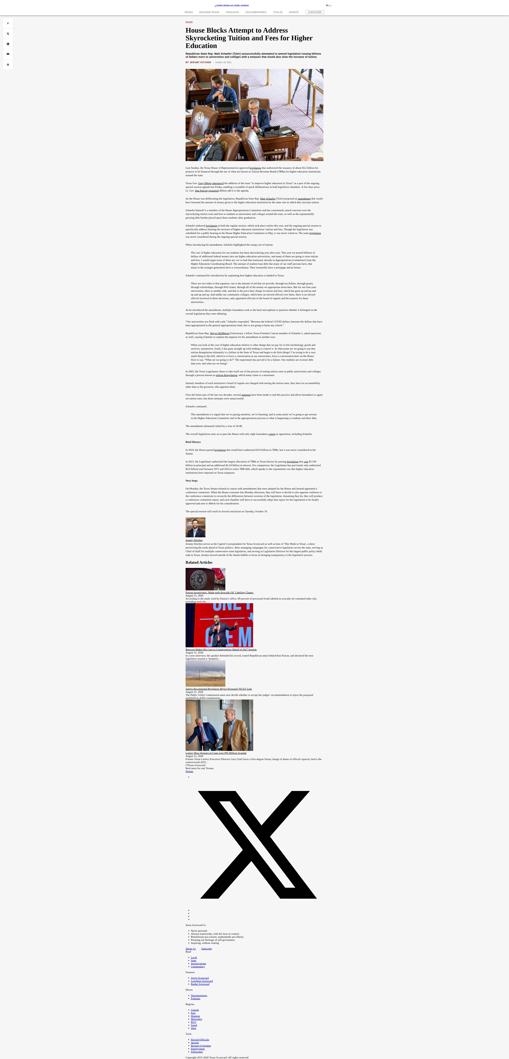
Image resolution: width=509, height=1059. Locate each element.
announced (218, 183)
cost (306, 461)
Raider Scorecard (200, 984)
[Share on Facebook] (8, 23)
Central (195, 1009)
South (194, 1025)
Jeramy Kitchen (200, 62)
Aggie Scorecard (200, 977)
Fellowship (197, 1051)
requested (213, 190)
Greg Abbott (204, 183)
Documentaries (256, 12)
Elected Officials (200, 1039)
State (189, 22)
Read (188, 12)
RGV (193, 1022)
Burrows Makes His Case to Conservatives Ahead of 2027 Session (221, 649)
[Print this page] (8, 65)
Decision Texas (209, 12)
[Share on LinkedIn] (8, 44)
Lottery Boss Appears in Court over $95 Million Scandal (216, 753)
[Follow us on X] (257, 910)
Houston (195, 1015)
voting (272, 433)
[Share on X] (8, 33)
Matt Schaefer (267, 198)
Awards (195, 1042)
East (193, 1012)
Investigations (198, 963)
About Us (191, 948)
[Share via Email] (8, 54)
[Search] (328, 5)
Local (194, 957)
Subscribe (315, 12)
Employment (198, 1048)
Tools (277, 12)
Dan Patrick (201, 190)
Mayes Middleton (219, 333)
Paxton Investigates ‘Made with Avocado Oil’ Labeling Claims (220, 592)
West (193, 1028)
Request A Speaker (201, 1045)
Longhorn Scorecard (202, 980)
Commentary (198, 966)
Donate (294, 12)
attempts (246, 394)
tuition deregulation (226, 375)
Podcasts (232, 12)
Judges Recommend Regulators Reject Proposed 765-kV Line (219, 688)
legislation (255, 167)
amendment (304, 198)
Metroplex (196, 1019)
